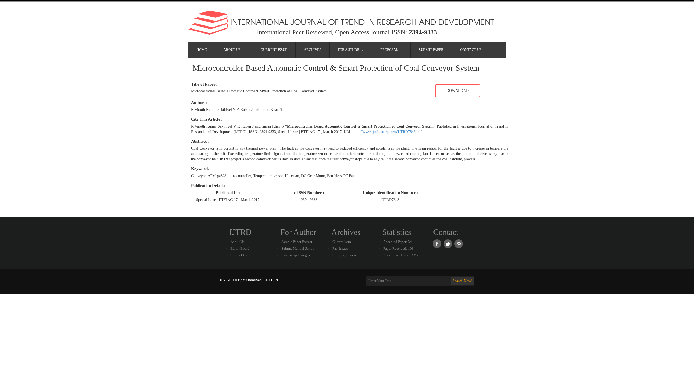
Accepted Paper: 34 (397, 242)
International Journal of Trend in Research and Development (361, 21)
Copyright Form (344, 255)
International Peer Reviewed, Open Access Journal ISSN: (347, 32)
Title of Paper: (204, 84)
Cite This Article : (207, 119)
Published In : (228, 192)
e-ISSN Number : (309, 192)
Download (457, 91)
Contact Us (470, 50)
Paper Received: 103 (398, 248)
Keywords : (201, 169)
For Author (349, 50)
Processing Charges (295, 255)
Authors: (199, 102)
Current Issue (274, 50)
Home (202, 50)
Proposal (390, 50)
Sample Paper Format (296, 242)
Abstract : (200, 141)
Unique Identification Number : (390, 192)
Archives (312, 50)
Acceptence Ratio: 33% (400, 255)
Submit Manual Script (297, 248)
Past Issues (340, 248)
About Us (232, 50)
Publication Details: (208, 185)
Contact (445, 231)
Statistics (396, 231)
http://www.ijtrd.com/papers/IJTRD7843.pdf (388, 132)
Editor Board (239, 248)
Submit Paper (431, 50)
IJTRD (240, 231)
